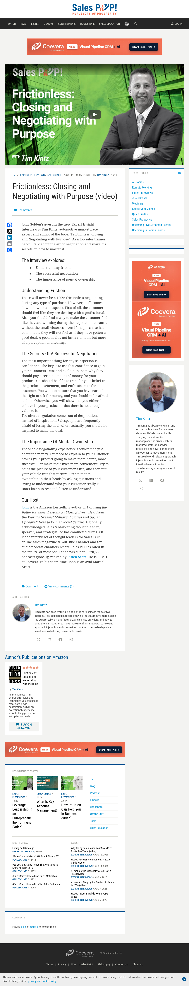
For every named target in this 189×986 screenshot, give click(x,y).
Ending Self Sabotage (23, 848)
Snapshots (96, 807)
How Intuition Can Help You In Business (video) (71, 811)
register (34, 926)
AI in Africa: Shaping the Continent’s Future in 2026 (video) (93, 883)
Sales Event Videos (143, 209)
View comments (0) (61, 586)
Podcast (95, 793)
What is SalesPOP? (82, 964)
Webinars (137, 203)
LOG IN (178, 23)
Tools (93, 821)
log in (23, 926)
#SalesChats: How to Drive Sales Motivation (34, 876)
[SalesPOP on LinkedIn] (49, 640)
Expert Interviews (32, 175)
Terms (49, 964)
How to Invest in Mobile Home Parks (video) (89, 895)
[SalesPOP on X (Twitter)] (39, 640)
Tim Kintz (103, 175)
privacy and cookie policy (42, 981)
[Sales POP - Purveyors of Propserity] (94, 9)
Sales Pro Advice (142, 219)
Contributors (67, 23)
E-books (49, 23)
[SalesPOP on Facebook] (60, 640)
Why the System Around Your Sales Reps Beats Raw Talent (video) (91, 849)
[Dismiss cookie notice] (184, 979)
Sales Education (109, 23)
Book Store (87, 23)
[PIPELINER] (127, 23)
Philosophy (104, 964)
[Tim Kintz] (21, 612)
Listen (35, 23)
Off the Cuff (97, 814)
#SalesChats (19, 859)
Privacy (62, 964)
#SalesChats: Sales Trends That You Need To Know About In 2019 (35, 866)
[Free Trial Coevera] (94, 46)
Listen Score (77, 557)
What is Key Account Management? (47, 806)
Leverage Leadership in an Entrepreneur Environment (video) (22, 815)
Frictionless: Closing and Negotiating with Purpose (30, 678)
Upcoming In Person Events (148, 230)
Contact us (121, 964)
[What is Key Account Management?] (47, 782)
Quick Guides (44, 793)
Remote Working (142, 187)
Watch (12, 23)
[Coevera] (83, 953)
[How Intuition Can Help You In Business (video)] (72, 782)
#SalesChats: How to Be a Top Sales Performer (36, 884)
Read (23, 23)
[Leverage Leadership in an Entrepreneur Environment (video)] (23, 782)
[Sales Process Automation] (156, 329)
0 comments (25, 210)
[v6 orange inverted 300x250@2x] (156, 281)
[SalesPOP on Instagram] (71, 640)
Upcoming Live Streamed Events (151, 225)
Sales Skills (55, 175)
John (25, 507)
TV (14, 175)
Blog (92, 786)
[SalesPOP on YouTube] (82, 641)
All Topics (138, 182)
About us (138, 964)
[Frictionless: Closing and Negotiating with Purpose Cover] (15, 676)
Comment (32, 586)
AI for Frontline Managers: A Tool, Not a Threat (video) (91, 872)
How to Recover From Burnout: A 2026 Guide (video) (90, 861)
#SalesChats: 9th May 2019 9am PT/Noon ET (35, 856)
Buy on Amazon (24, 726)
